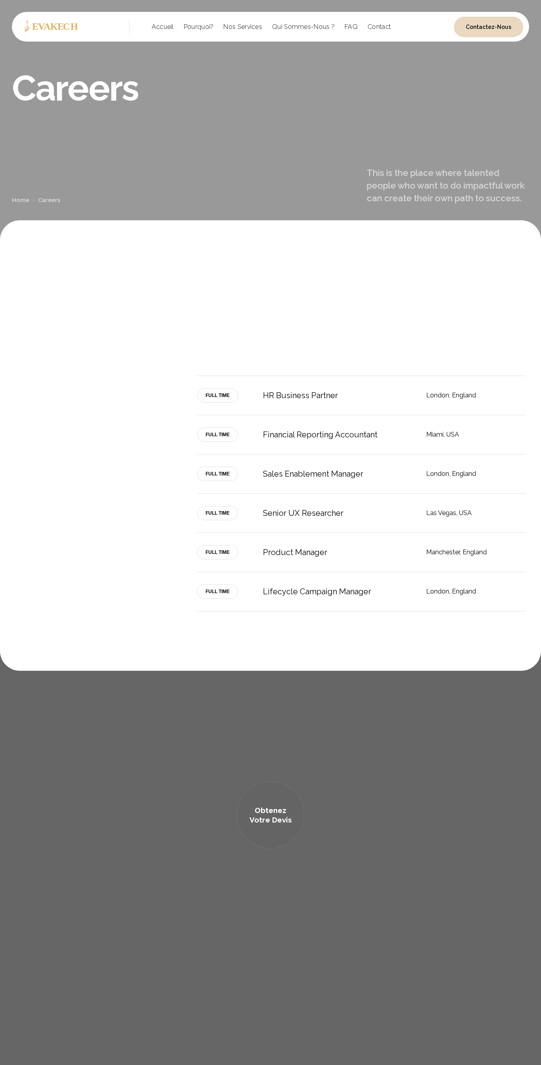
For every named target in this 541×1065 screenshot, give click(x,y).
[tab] (361, 395)
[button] (270, 815)
